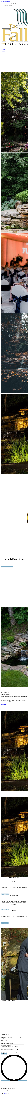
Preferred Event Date (6, 1045)
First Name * (4, 1037)
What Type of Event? (6, 1049)
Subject (2, 1052)
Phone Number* (4, 1042)
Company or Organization (7, 1043)
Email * (2, 1040)
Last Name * (4, 1039)
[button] (7, 567)
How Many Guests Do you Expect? (9, 1046)
